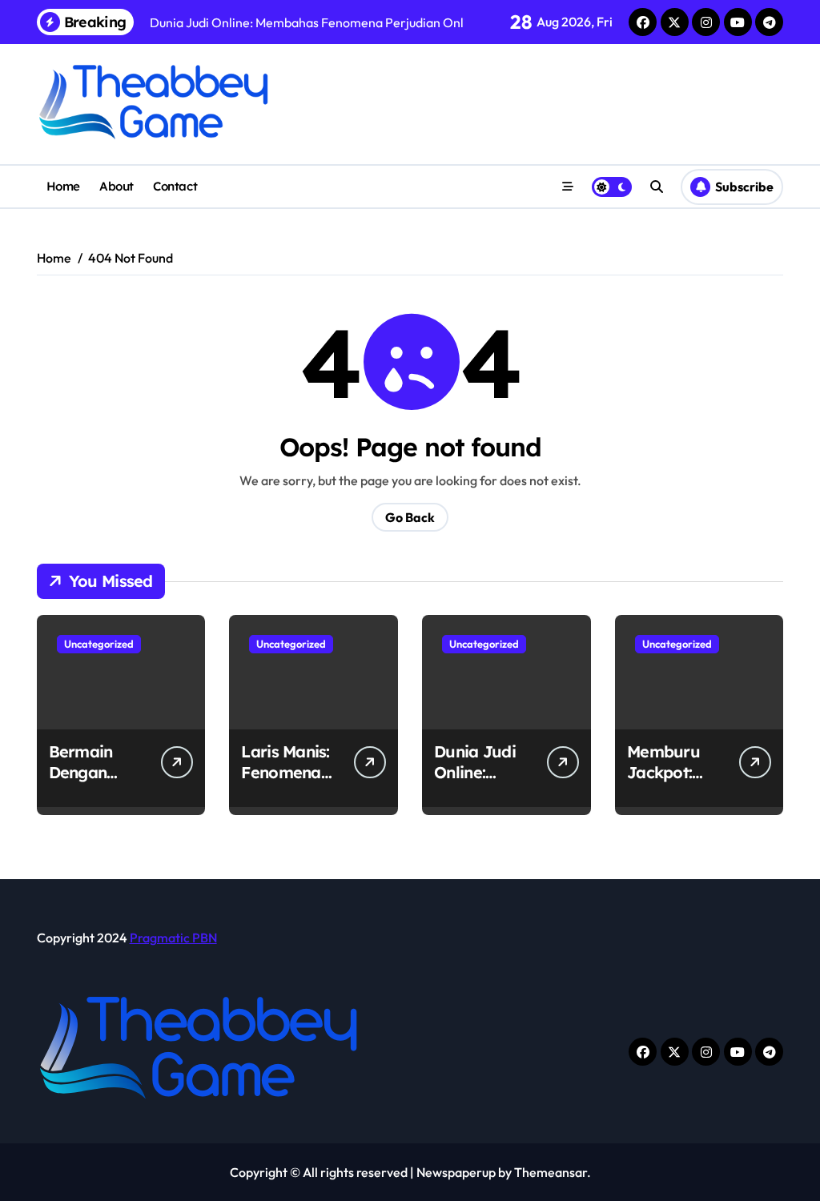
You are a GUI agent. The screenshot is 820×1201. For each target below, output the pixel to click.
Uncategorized (99, 643)
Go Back (410, 517)
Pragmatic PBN (173, 938)
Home (63, 186)
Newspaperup (456, 1172)
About (116, 186)
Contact (175, 186)
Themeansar (550, 1172)
